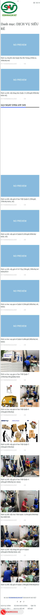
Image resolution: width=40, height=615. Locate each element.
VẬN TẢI (33, 606)
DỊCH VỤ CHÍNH (6, 606)
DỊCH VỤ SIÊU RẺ (19, 609)
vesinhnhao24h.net (16, 598)
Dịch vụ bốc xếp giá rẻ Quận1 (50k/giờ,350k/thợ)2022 (20, 585)
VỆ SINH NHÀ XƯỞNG (20, 606)
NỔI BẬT (30, 609)
